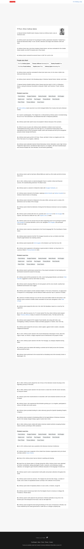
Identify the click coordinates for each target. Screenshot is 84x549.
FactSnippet (34, 542)
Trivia (38, 66)
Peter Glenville (55, 99)
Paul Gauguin (37, 99)
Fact (56, 63)
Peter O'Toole (21, 102)
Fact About (24, 66)
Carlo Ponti (29, 99)
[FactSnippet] (12, 2)
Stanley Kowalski (42, 96)
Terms (42, 542)
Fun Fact (24, 63)
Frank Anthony (21, 96)
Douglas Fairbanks (31, 96)
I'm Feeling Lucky (77, 1)
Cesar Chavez (40, 102)
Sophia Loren (21, 99)
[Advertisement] (42, 15)
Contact (51, 542)
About (39, 542)
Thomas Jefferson (31, 102)
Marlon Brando (52, 96)
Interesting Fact (40, 63)
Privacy (46, 542)
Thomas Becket (46, 99)
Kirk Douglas (61, 96)
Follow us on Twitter (41, 537)
